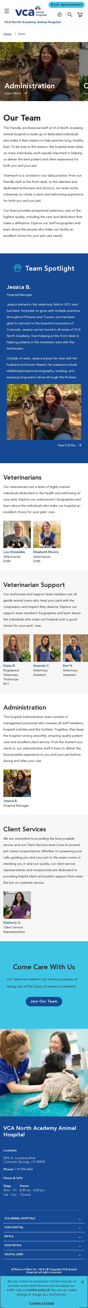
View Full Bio (67, 445)
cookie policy (38, 1290)
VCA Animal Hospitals (20, 1218)
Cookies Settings (41, 1303)
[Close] (83, 1282)
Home (7, 34)
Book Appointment (66, 4)
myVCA (9, 1236)
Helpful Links (14, 1254)
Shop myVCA (13, 1245)
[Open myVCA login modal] (61, 14)
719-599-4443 (24, 1169)
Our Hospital (14, 1227)
